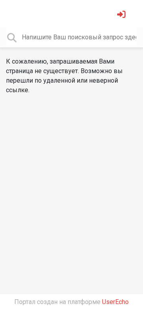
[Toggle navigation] (17, 13)
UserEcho (115, 302)
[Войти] (122, 15)
